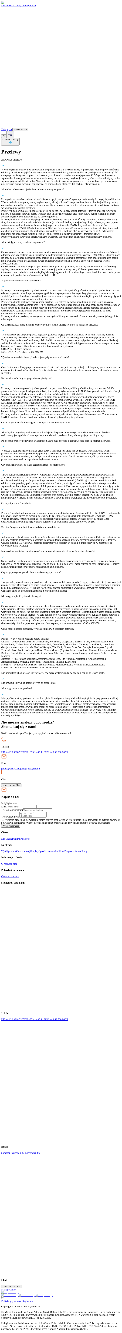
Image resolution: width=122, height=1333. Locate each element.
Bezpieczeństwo (72, 851)
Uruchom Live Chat (11, 785)
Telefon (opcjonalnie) (12, 810)
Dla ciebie (6, 5)
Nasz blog (12, 863)
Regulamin (27, 1301)
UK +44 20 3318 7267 (12, 752)
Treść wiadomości (10, 816)
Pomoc (32, 5)
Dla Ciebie (6, 838)
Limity (84, 851)
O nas (4, 863)
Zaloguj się (6, 129)
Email (4, 806)
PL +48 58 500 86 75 (57, 752)
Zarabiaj (25, 5)
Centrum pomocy (10, 876)
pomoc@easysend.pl (11, 768)
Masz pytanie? (8, 1289)
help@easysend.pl (31, 768)
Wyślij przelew (8, 851)
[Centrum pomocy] (10, 143)
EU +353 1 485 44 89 (35, 752)
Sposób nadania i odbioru (51, 851)
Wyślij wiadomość (11, 826)
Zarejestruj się (20, 129)
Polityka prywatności (11, 1301)
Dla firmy (16, 5)
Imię (3, 803)
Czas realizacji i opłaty (27, 851)
